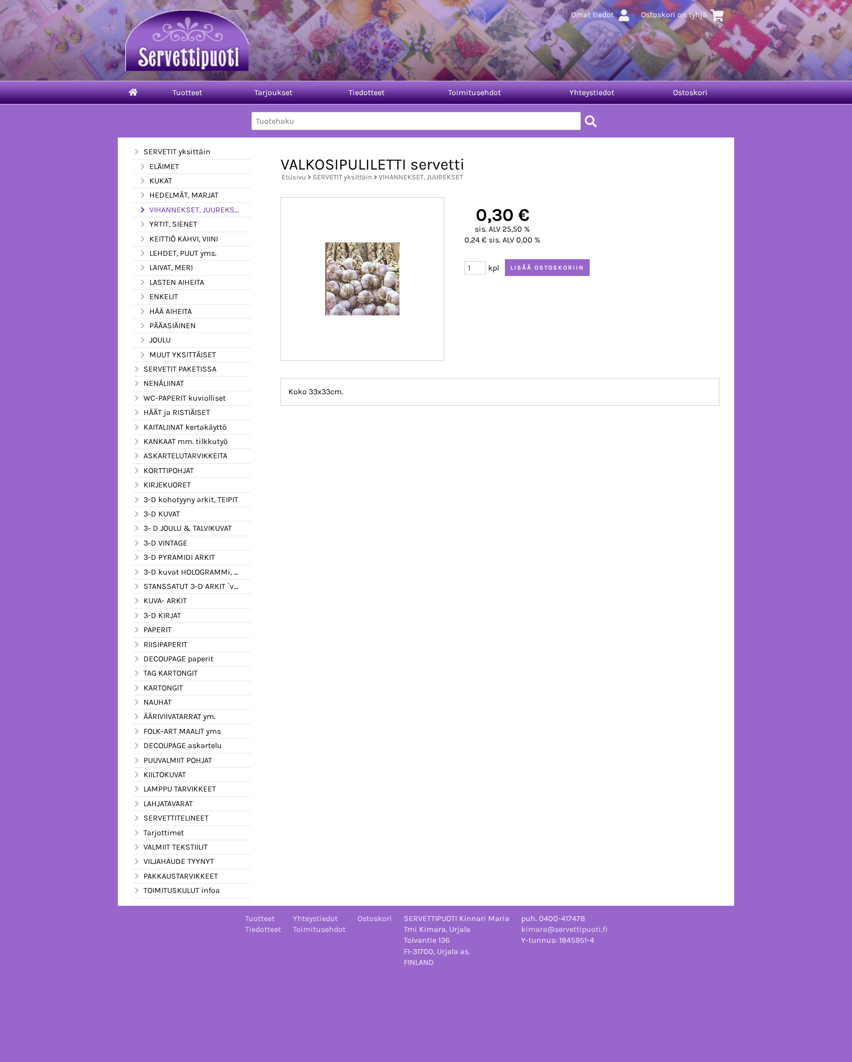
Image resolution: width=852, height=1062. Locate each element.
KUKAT (160, 180)
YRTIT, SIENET (173, 224)
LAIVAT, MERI (171, 267)
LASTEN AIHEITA (176, 282)
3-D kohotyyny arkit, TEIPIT (190, 499)
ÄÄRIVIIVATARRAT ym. (179, 716)
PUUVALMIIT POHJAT (177, 760)
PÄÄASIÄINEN (172, 325)
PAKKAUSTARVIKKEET (180, 876)
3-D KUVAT (161, 513)
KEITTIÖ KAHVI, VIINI (183, 238)
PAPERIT (157, 629)
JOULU (160, 339)
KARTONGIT (163, 687)
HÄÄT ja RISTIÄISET (176, 412)
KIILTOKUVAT (164, 774)
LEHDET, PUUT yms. (182, 253)
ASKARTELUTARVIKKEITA (185, 455)
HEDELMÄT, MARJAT (183, 195)
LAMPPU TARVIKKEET (179, 788)
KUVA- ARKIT (165, 600)
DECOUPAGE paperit (178, 658)
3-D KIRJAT (162, 615)
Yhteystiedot (591, 92)
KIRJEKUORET (167, 484)
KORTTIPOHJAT (168, 470)
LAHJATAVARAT (168, 803)
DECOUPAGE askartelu (182, 745)
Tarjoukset (273, 92)
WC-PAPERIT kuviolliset (184, 398)
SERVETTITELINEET (176, 817)
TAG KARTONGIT (170, 673)
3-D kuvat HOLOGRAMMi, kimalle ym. (191, 572)
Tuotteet (187, 92)
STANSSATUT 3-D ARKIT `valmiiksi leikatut (191, 586)
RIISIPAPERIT (165, 644)
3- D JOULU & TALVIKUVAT (187, 528)
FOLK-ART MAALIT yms (182, 731)
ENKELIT (163, 296)
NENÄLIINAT (163, 383)
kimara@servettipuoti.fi (564, 929)
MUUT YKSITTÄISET (182, 354)
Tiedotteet (367, 92)
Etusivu (294, 177)
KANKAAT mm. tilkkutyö (185, 441)
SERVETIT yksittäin (177, 151)
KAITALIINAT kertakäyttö (185, 427)
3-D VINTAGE (165, 543)
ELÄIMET (164, 166)
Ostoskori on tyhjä (674, 14)
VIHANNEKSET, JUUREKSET (194, 209)
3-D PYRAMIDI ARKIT (179, 557)
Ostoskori (690, 92)
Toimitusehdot (474, 92)
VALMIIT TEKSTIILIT (175, 847)
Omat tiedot (592, 14)
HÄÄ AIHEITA (170, 311)
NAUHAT (157, 702)
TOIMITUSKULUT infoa (181, 890)
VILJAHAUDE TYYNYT (178, 861)
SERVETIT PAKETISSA (179, 369)
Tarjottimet (163, 832)
